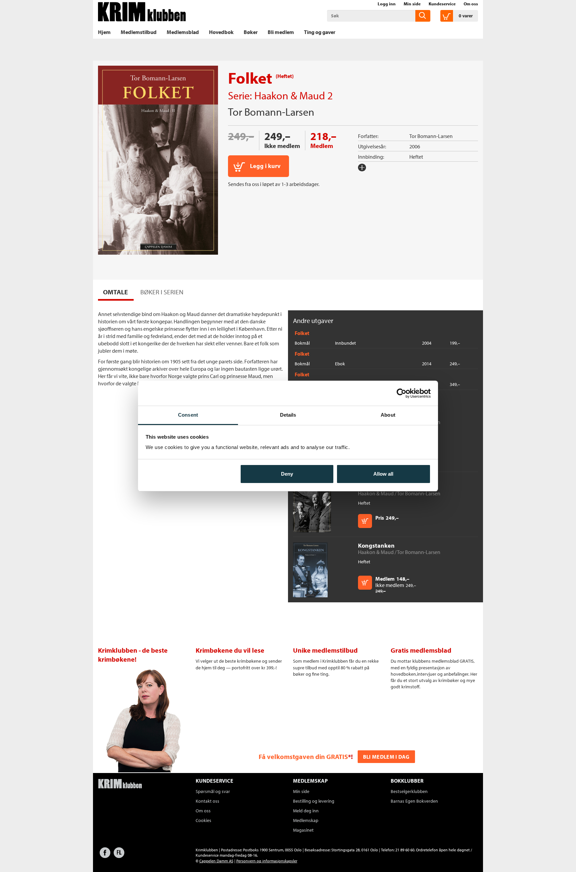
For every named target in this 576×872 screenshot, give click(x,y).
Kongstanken (376, 545)
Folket (302, 333)
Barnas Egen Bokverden (414, 801)
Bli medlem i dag (386, 756)
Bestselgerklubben (409, 791)
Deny (287, 474)
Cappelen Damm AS (216, 860)
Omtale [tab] (115, 292)
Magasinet (303, 830)
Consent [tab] (188, 415)
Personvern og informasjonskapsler (266, 860)
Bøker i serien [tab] (161, 292)
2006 (414, 146)
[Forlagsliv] (119, 855)
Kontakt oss (207, 801)
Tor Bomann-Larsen (271, 111)
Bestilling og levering (313, 801)
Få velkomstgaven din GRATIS (303, 756)
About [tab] (388, 415)
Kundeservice (442, 3)
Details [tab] (288, 415)
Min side (412, 3)
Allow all (383, 474)
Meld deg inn (306, 811)
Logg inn (387, 3)
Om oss (471, 3)
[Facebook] (105, 855)
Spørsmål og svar (213, 791)
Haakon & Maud (289, 95)
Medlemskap (305, 820)
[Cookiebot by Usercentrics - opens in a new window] (401, 393)
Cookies (203, 820)
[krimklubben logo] (120, 784)
